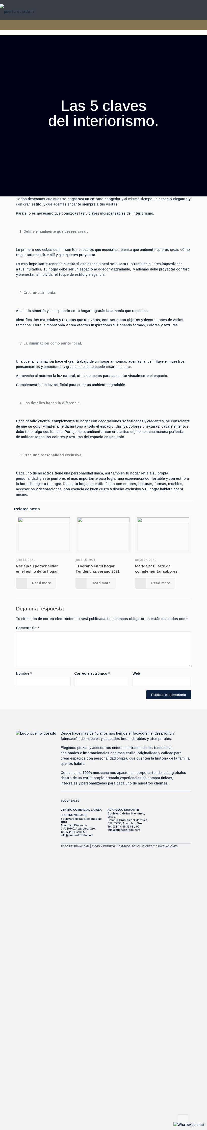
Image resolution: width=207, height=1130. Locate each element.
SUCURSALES (70, 800)
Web (136, 673)
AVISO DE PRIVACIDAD (75, 846)
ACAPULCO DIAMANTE (123, 809)
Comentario (27, 628)
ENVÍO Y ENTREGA (104, 846)
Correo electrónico (92, 673)
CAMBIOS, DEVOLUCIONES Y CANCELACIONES (148, 846)
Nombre (24, 673)
